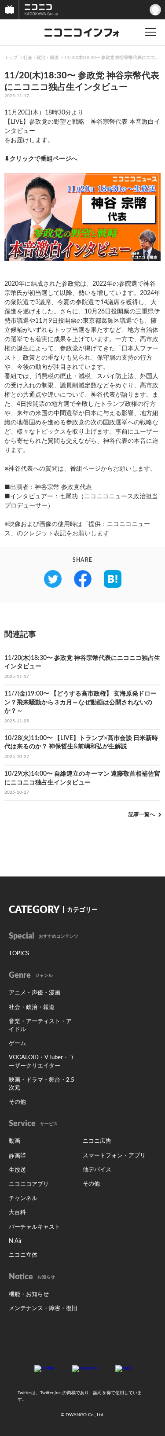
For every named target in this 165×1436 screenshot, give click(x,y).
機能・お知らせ (29, 1294)
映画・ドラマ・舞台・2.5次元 (41, 1084)
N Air (15, 1241)
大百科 (17, 1212)
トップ (11, 57)
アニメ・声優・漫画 (34, 993)
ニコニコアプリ (29, 1184)
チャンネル (23, 1198)
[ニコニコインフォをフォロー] (44, 1368)
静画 (14, 1156)
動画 (14, 1141)
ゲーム (17, 1043)
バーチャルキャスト (34, 1227)
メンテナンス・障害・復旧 (43, 1308)
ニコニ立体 (23, 1255)
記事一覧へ (141, 814)
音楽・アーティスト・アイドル (40, 1025)
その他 (17, 1102)
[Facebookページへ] (85, 1368)
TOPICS (19, 954)
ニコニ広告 (97, 1141)
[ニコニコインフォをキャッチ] (123, 1368)
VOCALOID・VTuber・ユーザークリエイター (41, 1061)
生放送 (17, 1170)
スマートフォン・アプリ (114, 1156)
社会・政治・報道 (41, 57)
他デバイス (97, 1170)
